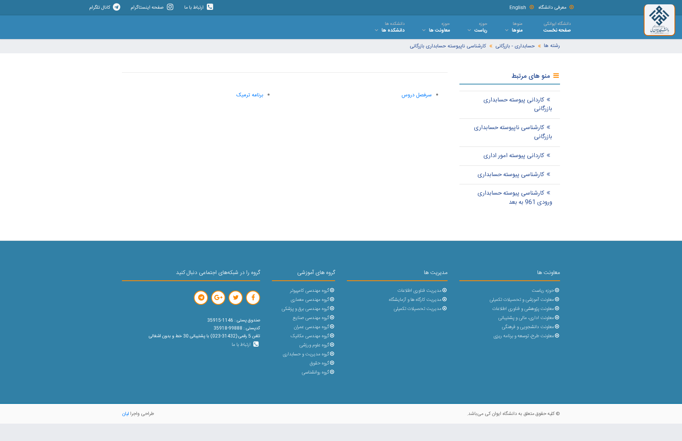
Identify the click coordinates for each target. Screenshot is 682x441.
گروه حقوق (319, 363)
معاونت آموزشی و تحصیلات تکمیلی (521, 300)
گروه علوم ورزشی (314, 345)
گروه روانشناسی (315, 372)
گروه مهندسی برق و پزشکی (305, 309)
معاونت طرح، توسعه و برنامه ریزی (523, 336)
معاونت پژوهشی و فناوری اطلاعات (523, 309)
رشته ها (552, 46)
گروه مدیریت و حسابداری (306, 354)
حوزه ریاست (543, 291)
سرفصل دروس (416, 95)
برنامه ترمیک (249, 95)
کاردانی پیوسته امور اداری (513, 156)
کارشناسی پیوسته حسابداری (511, 175)
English (518, 7)
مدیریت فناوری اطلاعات (419, 291)
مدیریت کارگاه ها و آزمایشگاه (415, 300)
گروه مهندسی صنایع (311, 318)
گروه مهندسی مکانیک (309, 336)
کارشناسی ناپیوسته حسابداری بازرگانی (448, 46)
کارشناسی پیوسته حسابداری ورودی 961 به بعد (515, 197)
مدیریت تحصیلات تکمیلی (417, 309)
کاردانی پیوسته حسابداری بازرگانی (517, 104)
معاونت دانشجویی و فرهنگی (528, 327)
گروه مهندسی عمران (311, 327)
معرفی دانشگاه (552, 7)
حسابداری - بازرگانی (515, 46)
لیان (125, 414)
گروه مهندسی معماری (309, 300)
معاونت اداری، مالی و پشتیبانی (526, 318)
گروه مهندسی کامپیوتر (309, 291)
